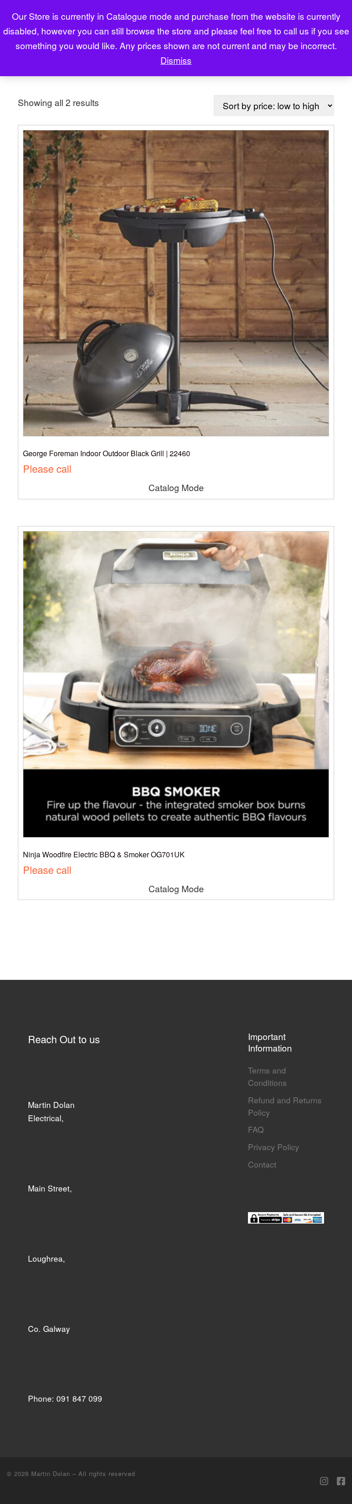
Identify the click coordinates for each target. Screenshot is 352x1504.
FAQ (256, 1129)
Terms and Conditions (267, 1076)
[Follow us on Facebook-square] (341, 1480)
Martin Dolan (51, 1473)
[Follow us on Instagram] (324, 1480)
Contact (262, 1164)
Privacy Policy (273, 1146)
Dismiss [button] (176, 60)
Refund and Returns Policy (285, 1106)
